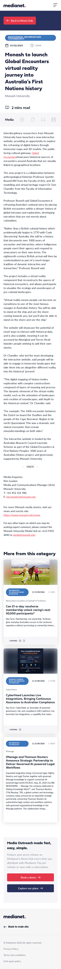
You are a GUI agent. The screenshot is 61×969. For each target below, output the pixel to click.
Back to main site (18, 926)
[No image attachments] (22, 119)
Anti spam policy (12, 961)
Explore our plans (28, 888)
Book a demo (28, 877)
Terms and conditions (15, 955)
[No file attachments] (32, 119)
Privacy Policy (11, 948)
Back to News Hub (22, 20)
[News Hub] (15, 5)
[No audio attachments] (43, 119)
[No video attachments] (53, 119)
